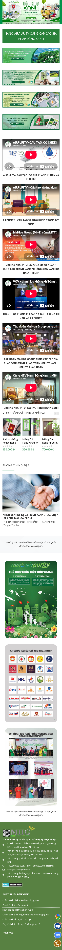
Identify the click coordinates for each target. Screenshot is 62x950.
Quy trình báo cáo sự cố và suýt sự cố (21, 924)
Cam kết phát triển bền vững (16, 905)
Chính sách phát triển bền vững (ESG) (20, 900)
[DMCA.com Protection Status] (12, 884)
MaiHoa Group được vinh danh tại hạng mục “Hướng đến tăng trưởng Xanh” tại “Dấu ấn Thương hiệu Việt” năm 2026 (28, 518)
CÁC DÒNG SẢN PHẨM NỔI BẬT (26, 413)
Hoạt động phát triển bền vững (17, 909)
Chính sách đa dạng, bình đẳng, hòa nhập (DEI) (25, 914)
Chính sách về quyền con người (18, 919)
